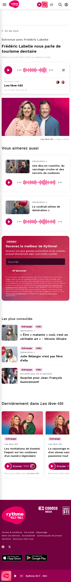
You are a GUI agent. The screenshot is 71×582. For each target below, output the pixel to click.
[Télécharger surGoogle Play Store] (36, 558)
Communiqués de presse (49, 535)
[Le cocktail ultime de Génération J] (18, 207)
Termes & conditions (12, 532)
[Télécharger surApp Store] (12, 558)
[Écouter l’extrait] (8, 70)
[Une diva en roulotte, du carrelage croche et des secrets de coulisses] (18, 166)
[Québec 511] (66, 513)
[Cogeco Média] (47, 511)
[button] (15, 576)
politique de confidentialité (16, 293)
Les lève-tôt (13, 85)
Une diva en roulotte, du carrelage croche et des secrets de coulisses (48, 169)
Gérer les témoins (11, 535)
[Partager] (63, 70)
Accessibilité (28, 535)
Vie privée (29, 532)
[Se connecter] (66, 4)
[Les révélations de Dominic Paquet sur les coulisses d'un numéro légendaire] (22, 423)
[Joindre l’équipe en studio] (51, 4)
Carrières (6, 539)
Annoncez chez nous (23, 539)
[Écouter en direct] (39, 4)
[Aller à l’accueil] (14, 7)
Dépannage (41, 532)
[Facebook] (3, 547)
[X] (9, 547)
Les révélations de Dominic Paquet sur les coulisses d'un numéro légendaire (22, 452)
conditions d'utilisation (48, 293)
